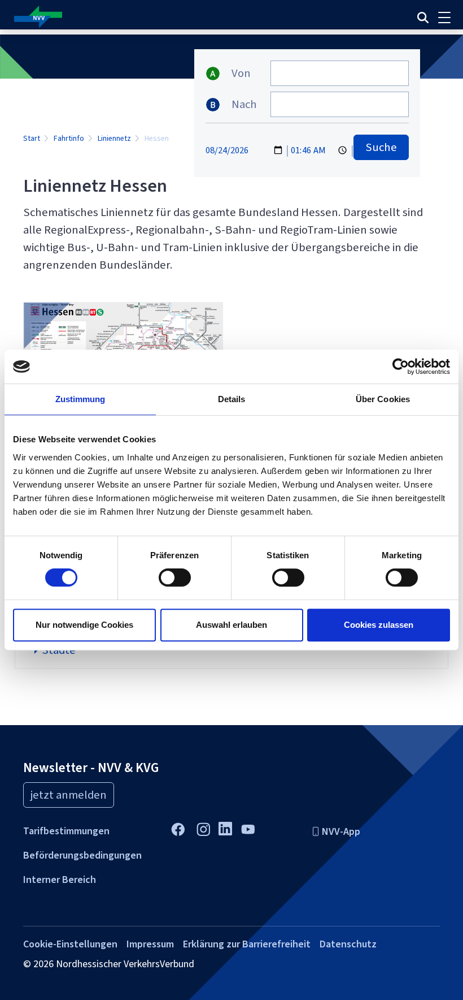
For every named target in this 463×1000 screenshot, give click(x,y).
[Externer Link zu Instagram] (203, 827)
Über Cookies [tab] (383, 399)
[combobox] (339, 73)
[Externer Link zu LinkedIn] (225, 827)
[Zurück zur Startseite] (152, 17)
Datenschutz (348, 944)
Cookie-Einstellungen (70, 944)
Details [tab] (232, 399)
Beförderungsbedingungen (82, 855)
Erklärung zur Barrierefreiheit (247, 944)
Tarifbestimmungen (66, 831)
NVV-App (341, 831)
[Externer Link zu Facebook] (177, 827)
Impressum (150, 944)
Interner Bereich (59, 879)
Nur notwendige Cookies (84, 625)
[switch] (175, 577)
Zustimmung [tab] (80, 399)
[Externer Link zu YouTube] (247, 827)
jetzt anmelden (68, 795)
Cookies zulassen (378, 625)
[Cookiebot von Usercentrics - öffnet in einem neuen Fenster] (400, 366)
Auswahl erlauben (231, 625)
